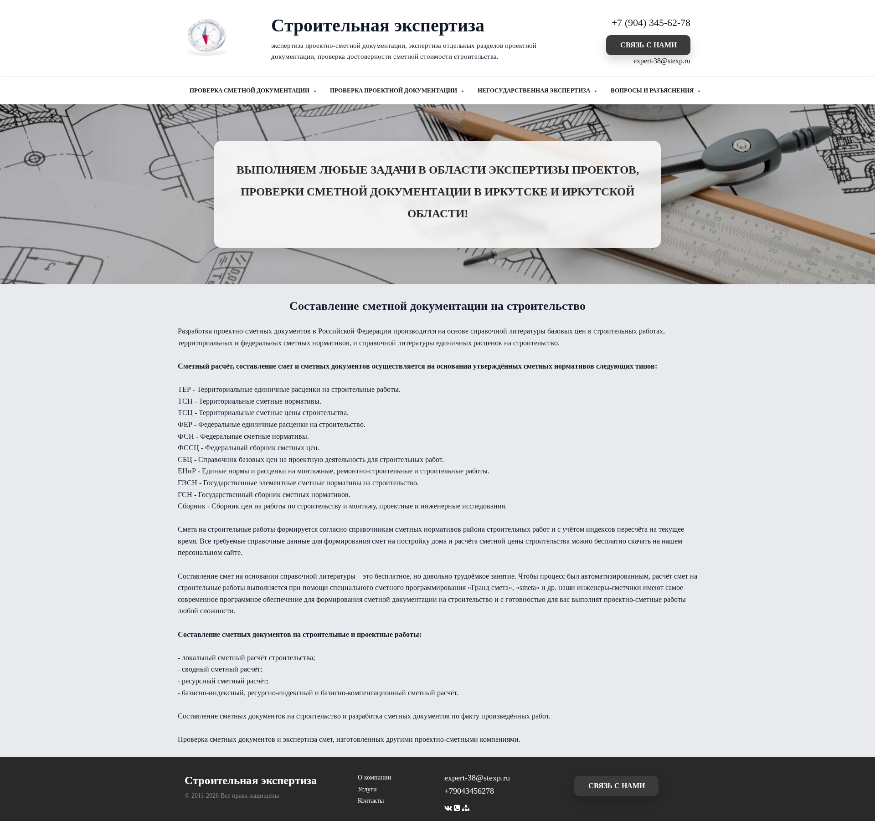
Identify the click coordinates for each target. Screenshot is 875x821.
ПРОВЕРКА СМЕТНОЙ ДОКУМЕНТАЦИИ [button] (250, 90)
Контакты (371, 800)
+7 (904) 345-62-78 (651, 22)
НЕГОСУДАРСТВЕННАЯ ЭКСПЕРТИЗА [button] (535, 90)
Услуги (367, 789)
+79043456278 (469, 790)
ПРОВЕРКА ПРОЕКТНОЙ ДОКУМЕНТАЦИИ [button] (394, 90)
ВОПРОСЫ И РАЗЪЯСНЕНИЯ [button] (653, 90)
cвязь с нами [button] (648, 45)
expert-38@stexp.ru (661, 61)
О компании (374, 777)
